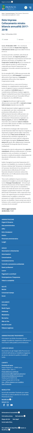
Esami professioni (7, 267)
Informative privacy (7, 416)
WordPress (6, 430)
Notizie (4, 289)
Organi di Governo (7, 222)
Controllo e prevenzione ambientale (13, 264)
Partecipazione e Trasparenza (11, 277)
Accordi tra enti (6, 325)
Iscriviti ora (6, 399)
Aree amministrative (8, 225)
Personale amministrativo (10, 239)
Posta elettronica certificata (10, 372)
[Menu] (30, 8)
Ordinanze (5, 311)
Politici (4, 235)
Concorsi (4, 305)
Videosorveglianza (7, 328)
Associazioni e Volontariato (10, 251)
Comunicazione (6, 257)
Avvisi (4, 296)
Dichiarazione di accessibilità (11, 412)
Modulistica (5, 315)
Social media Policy (7, 422)
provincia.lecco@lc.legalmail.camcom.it (13, 374)
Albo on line (5, 321)
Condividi (6, 39)
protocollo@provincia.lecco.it (14, 376)
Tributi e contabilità (8, 280)
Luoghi (4, 242)
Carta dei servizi (8, 348)
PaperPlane (16, 428)
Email (3, 376)
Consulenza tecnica (8, 261)
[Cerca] (25, 7)
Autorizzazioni (6, 254)
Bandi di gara (6, 308)
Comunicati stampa (8, 293)
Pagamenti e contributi (9, 274)
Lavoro (4, 271)
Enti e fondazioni (7, 232)
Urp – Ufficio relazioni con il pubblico (13, 382)
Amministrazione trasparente (12, 336)
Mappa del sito (6, 419)
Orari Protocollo (6, 384)
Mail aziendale (20, 416)
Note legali (16, 419)
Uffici (3, 229)
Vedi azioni (21, 39)
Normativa (5, 318)
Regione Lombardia (7, 2)
